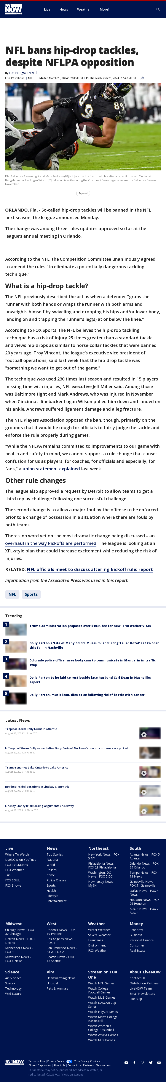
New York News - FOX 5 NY (103, 856)
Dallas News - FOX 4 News (144, 892)
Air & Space (13, 978)
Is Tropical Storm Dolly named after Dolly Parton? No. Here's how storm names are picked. (67, 748)
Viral (51, 971)
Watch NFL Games (101, 983)
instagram (142, 1062)
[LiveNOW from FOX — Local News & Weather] (19, 9)
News (52, 848)
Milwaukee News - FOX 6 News (18, 959)
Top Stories (55, 854)
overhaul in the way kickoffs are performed (50, 543)
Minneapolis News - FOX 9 (19, 950)
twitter (150, 1062)
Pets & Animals (57, 988)
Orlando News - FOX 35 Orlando (144, 865)
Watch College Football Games (99, 990)
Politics (52, 870)
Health (51, 891)
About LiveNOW (145, 971)
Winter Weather (99, 930)
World (51, 865)
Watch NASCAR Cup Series (102, 1005)
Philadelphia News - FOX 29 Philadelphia (102, 865)
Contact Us (137, 978)
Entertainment (57, 901)
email (159, 1062)
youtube (126, 1062)
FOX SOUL (12, 880)
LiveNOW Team (141, 988)
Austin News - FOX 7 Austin (144, 911)
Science (12, 971)
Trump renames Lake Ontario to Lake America (37, 767)
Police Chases (56, 880)
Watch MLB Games (101, 997)
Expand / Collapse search (158, 9)
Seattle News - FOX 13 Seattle (60, 959)
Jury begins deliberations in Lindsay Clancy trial (37, 787)
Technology (13, 988)
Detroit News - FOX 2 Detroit (20, 941)
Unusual (52, 983)
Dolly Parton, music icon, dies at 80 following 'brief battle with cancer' (87, 695)
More (104, 9)
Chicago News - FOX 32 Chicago (19, 932)
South (135, 848)
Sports (31, 594)
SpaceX (10, 983)
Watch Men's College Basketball (103, 1019)
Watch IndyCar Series (103, 1012)
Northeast (98, 848)
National (53, 859)
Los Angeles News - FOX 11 (61, 941)
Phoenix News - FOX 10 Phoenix (61, 932)
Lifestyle (52, 896)
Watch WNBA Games (103, 1035)
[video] (150, 733)
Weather (96, 923)
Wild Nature (13, 994)
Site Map (136, 999)
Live (9, 848)
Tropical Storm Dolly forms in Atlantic (31, 729)
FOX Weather (14, 870)
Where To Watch (17, 854)
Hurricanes (95, 940)
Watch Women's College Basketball (101, 1028)
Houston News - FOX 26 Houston (144, 902)
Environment (97, 945)
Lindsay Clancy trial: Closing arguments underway (39, 806)
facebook (134, 1062)
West (52, 923)
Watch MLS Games (101, 1040)
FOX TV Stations (14, 78)
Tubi (8, 875)
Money (136, 923)
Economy (136, 930)
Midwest (13, 923)
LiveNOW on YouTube (20, 859)
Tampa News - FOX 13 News (143, 874)
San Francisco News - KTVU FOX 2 (62, 950)
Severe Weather (99, 935)
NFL (30, 78)
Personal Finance (142, 940)
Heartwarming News (61, 978)
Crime (51, 875)
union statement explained (51, 469)
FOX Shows (13, 885)
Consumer (137, 945)
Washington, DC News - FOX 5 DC (100, 874)
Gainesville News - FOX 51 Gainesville (142, 883)
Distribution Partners (144, 983)
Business (136, 935)
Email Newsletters (142, 994)
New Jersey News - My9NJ (101, 883)
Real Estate (137, 950)
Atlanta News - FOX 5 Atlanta (145, 856)
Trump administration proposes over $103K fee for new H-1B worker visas (90, 626)
